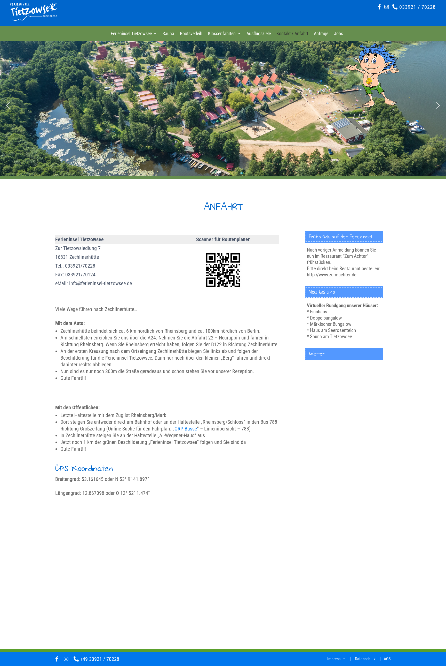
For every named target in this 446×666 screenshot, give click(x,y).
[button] (8, 105)
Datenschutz (365, 658)
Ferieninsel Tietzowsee (131, 34)
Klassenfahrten (222, 34)
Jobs (338, 34)
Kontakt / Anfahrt (292, 34)
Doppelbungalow (326, 318)
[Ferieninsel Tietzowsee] (33, 19)
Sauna (168, 34)
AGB (387, 658)
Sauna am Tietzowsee (331, 336)
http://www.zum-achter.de (331, 275)
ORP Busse (185, 429)
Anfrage (321, 34)
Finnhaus (318, 312)
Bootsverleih (191, 34)
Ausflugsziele (258, 34)
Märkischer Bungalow (330, 324)
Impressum (336, 658)
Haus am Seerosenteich (333, 330)
